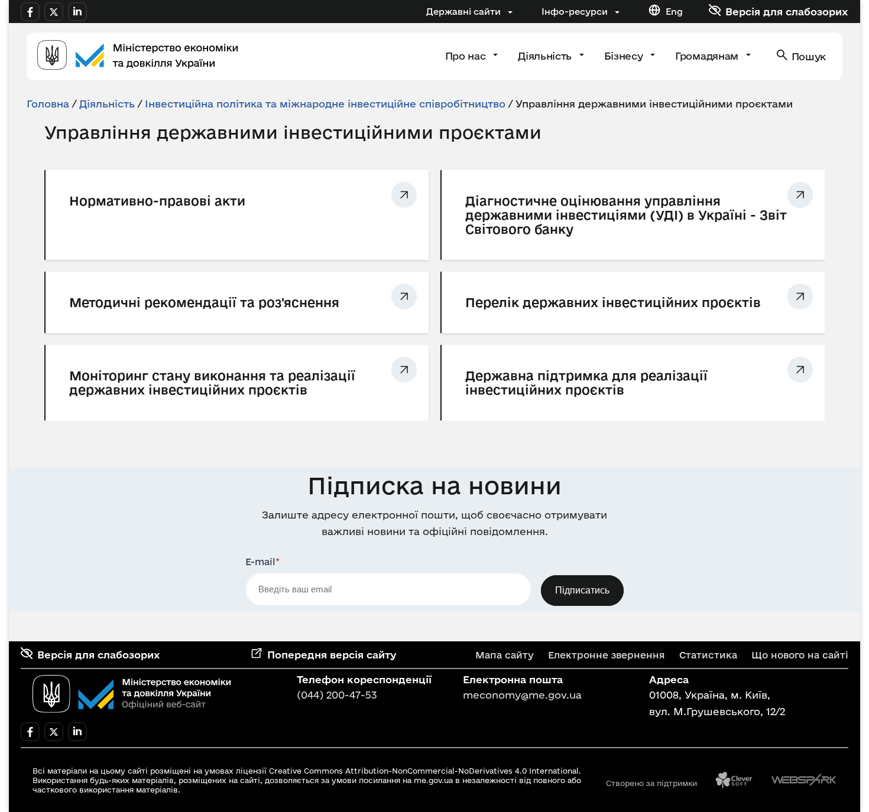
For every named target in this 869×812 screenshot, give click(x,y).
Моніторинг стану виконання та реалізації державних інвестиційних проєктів (212, 383)
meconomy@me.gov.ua (522, 694)
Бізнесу (625, 55)
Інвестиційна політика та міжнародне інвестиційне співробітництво (325, 103)
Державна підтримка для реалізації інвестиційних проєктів (586, 383)
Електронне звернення (606, 655)
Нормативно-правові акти (157, 201)
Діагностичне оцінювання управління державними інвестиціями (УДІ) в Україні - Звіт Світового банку (626, 215)
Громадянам (708, 55)
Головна (48, 103)
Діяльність (546, 55)
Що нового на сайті (799, 655)
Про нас (466, 55)
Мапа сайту (504, 655)
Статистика (708, 655)
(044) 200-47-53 (337, 694)
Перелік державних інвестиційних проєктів (613, 302)
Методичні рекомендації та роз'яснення (204, 302)
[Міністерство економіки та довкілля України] (132, 694)
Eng (674, 11)
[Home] (137, 56)
